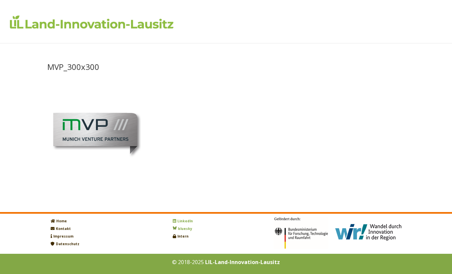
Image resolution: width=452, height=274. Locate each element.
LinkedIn (185, 221)
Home (61, 221)
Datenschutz (67, 244)
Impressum (63, 236)
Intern (183, 236)
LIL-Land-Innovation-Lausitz (242, 262)
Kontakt (63, 228)
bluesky (185, 228)
